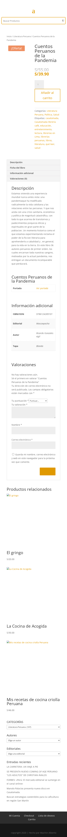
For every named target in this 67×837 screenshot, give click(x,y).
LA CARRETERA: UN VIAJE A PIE (22, 766)
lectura (38, 133)
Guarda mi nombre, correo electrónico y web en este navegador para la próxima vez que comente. (33, 458)
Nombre (17, 424)
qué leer (50, 144)
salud (37, 147)
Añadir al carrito (47, 95)
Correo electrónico (22, 439)
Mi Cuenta (14, 815)
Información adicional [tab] (22, 173)
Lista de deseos (46, 815)
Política (48, 114)
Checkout (29, 815)
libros (49, 140)
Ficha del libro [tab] (17, 167)
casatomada (52, 118)
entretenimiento (43, 129)
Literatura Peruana (22, 36)
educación (45, 125)
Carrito (32, 819)
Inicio (9, 36)
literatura (39, 144)
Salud (56, 114)
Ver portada (42, 288)
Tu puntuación (20, 400)
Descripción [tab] (16, 162)
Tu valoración (19, 404)
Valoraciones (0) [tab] (18, 178)
